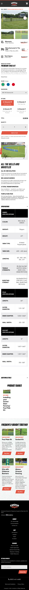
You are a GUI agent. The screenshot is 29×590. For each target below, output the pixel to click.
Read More (4, 76)
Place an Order (14, 545)
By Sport (14, 538)
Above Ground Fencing (18, 471)
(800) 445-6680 (15, 579)
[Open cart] (27, 4)
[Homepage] (14, 506)
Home (2, 9)
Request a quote (5, 138)
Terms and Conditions (10, 584)
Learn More (24, 42)
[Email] (14, 567)
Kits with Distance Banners (5, 471)
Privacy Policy (21, 584)
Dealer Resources (14, 553)
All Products (14, 532)
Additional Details (6, 378)
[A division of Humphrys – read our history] (7, 515)
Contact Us (14, 525)
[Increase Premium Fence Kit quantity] (26, 127)
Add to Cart (19, 133)
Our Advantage (14, 521)
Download (24, 56)
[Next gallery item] (25, 18)
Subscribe (23, 572)
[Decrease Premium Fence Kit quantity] (3, 127)
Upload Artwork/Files (14, 549)
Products (5, 9)
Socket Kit (19, 439)
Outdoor (15, 534)
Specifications (5, 206)
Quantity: (3, 122)
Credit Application (14, 547)
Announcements (14, 523)
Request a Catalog (14, 551)
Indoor (14, 536)
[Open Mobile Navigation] (1, 3)
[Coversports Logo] (14, 3)
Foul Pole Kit (7, 439)
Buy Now (6, 453)
